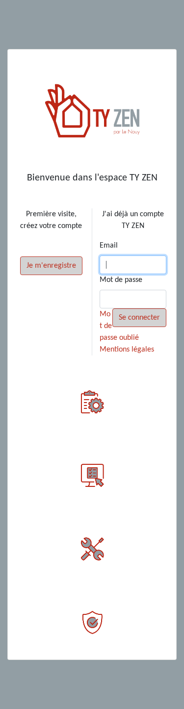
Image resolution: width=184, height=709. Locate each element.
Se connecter (139, 318)
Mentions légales (127, 350)
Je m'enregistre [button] (51, 266)
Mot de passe (121, 280)
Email (109, 246)
